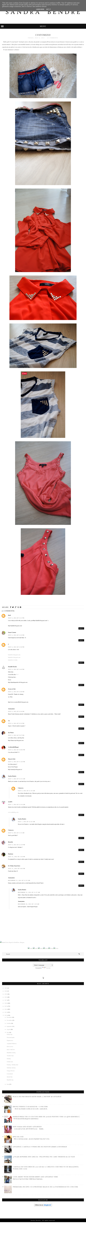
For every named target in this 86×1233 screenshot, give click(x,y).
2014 (6, 1009)
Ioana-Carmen (12, 632)
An (9, 721)
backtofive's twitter (12, 660)
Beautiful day (10, 1080)
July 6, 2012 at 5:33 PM (16, 635)
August (9, 1029)
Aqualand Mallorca (11, 1043)
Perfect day (9, 1034)
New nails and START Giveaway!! (27, 1127)
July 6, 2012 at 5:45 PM (16, 669)
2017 (6, 1000)
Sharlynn (10, 854)
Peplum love (10, 1040)
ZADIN (10, 802)
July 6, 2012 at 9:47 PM (16, 735)
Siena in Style (11, 759)
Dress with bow (11, 1049)
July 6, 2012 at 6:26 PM (16, 711)
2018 (6, 997)
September (9, 1026)
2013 (6, 1012)
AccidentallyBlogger (13, 747)
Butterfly (10, 842)
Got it (48, 9)
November (9, 1020)
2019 (6, 994)
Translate (48, 968)
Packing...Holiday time (12, 1064)
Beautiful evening (11, 1052)
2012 (6, 1015)
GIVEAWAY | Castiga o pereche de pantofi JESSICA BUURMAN (40, 1147)
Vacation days (10, 1055)
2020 (6, 991)
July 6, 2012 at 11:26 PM (16, 761)
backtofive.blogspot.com (14, 655)
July (8, 1032)
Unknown (20, 788)
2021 (6, 988)
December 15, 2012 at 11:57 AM (29, 892)
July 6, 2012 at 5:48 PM (16, 691)
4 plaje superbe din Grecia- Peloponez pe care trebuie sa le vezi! (44, 1157)
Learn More (40, 9)
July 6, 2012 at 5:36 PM (16, 647)
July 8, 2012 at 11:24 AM (26, 790)
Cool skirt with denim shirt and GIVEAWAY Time (35, 1177)
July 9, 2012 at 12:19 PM (16, 844)
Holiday (9, 1058)
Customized (10, 1074)
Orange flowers (11, 1071)
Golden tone (10, 1061)
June (8, 1084)
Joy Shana (11, 732)
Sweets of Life (12, 689)
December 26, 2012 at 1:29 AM (28, 904)
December (9, 1017)
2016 (6, 1003)
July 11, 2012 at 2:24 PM (16, 856)
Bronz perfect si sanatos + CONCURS (30, 1106)
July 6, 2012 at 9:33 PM (16, 723)
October (9, 1023)
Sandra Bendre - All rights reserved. (43, 1220)
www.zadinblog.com (13, 812)
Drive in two (10, 1046)
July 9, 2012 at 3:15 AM (16, 832)
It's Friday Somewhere (14, 866)
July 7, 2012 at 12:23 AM (26, 821)
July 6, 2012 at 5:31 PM (16, 618)
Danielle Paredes (12, 667)
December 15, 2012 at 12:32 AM (19, 880)
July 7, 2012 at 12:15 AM (16, 778)
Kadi (9, 615)
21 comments (52, 37)
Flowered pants (10, 1037)
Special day (9, 1077)
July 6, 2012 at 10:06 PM (16, 749)
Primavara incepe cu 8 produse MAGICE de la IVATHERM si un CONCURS (45, 1187)
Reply (81, 628)
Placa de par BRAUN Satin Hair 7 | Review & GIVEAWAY (37, 1096)
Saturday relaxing (11, 1067)
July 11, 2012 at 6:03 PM (16, 868)
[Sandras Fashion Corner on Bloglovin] (43, 1206)
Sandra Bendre (12, 776)
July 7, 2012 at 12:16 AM (16, 804)
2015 (6, 1006)
